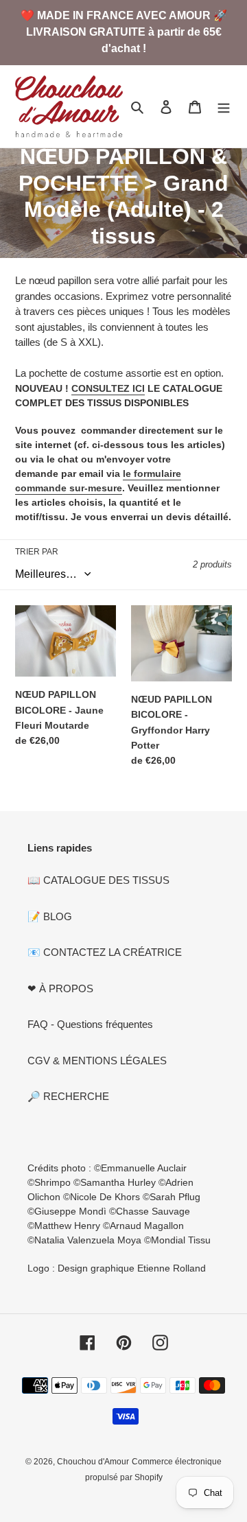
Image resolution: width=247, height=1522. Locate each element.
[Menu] (223, 106)
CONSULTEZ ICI (108, 388)
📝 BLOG (49, 916)
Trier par (36, 552)
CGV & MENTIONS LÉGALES (97, 1060)
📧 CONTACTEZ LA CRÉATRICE (104, 952)
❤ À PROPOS (60, 988)
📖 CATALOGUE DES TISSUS (98, 880)
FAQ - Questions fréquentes (90, 1024)
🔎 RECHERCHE (68, 1096)
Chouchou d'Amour (93, 1461)
